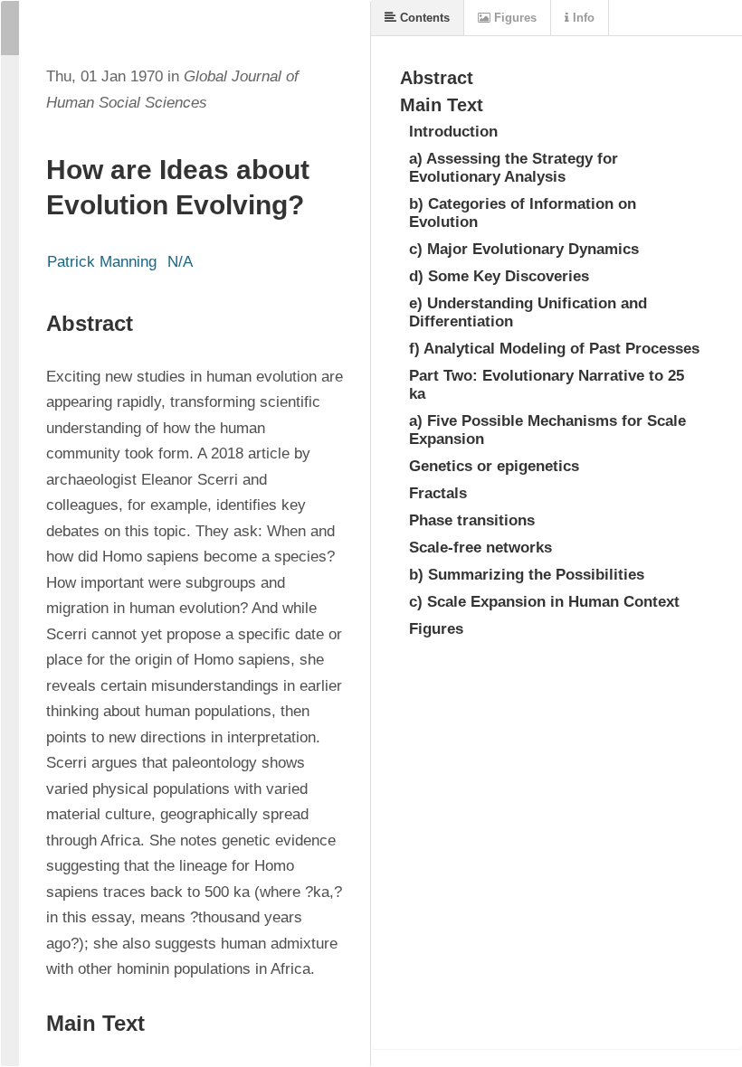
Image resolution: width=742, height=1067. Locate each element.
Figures (513, 17)
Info (582, 17)
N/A (180, 261)
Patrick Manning (102, 261)
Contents (423, 17)
